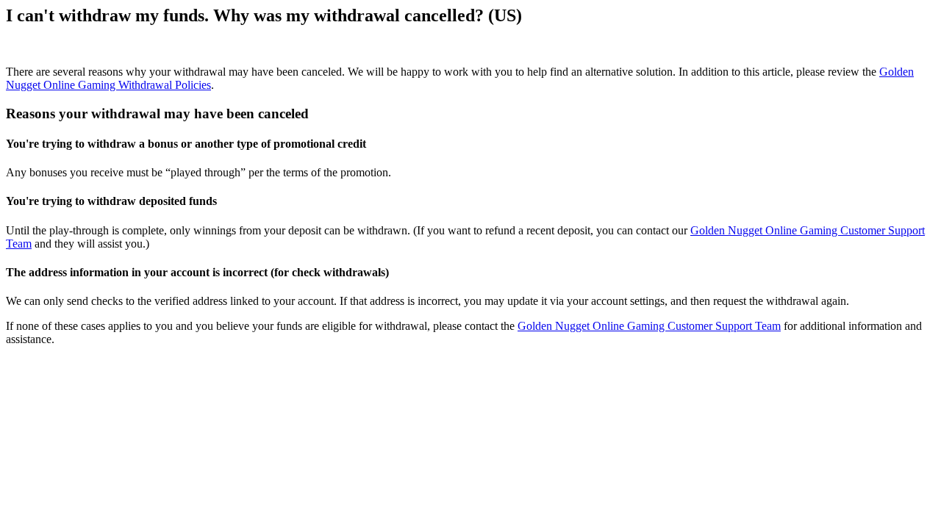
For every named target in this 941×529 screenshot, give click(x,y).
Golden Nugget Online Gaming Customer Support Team (649, 326)
